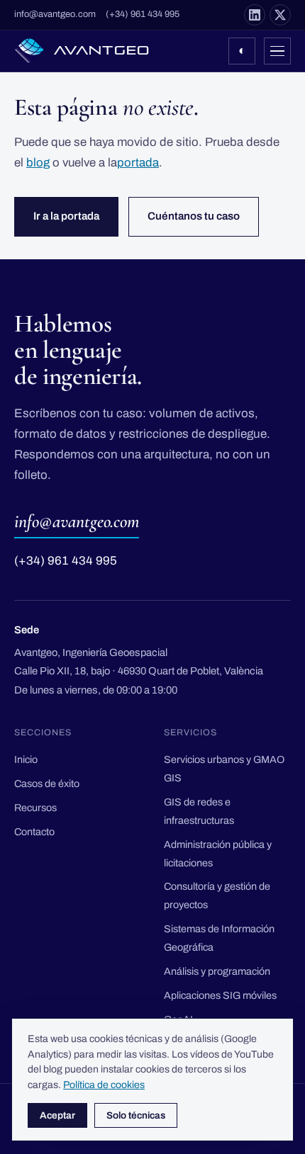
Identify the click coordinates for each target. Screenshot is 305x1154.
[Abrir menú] (277, 51)
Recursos (35, 807)
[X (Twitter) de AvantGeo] (280, 15)
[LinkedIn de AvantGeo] (254, 15)
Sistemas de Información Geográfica (219, 938)
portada (138, 162)
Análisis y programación (217, 971)
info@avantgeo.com (55, 14)
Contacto (34, 831)
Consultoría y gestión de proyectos (217, 895)
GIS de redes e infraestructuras (199, 811)
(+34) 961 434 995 (142, 14)
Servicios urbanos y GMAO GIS (224, 769)
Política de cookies (104, 1085)
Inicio (26, 759)
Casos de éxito (46, 783)
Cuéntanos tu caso (194, 216)
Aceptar (57, 1115)
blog (38, 162)
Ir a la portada (66, 216)
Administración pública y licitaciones (218, 854)
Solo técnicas (135, 1115)
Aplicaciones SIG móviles (220, 995)
